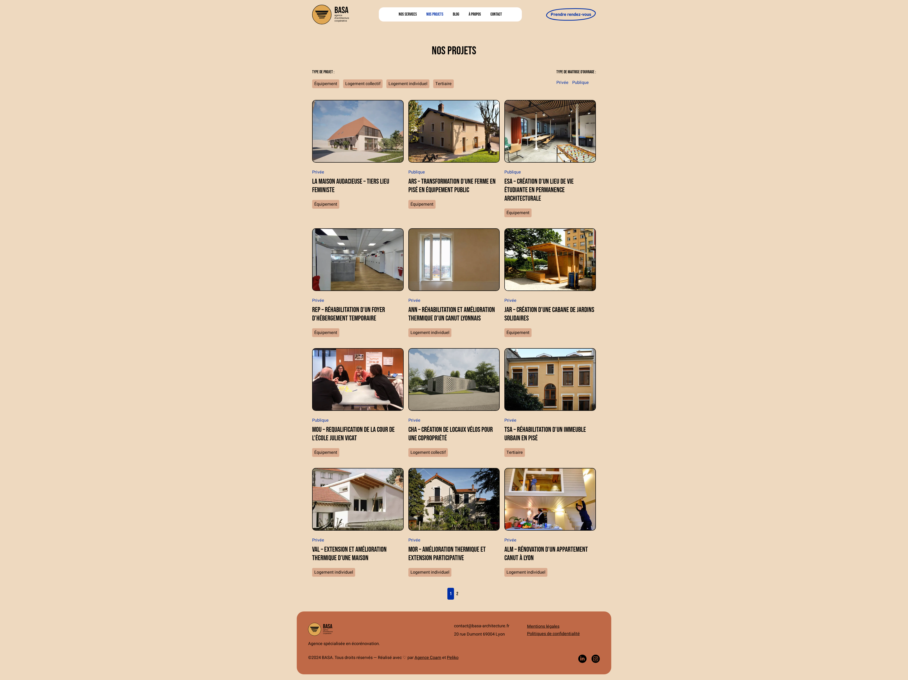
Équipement (325, 84)
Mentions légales (543, 626)
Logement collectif (362, 84)
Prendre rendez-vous (571, 14)
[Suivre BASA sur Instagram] (595, 658)
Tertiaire (443, 84)
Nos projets (434, 14)
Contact (496, 14)
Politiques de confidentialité (553, 634)
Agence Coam (428, 657)
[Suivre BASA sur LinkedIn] (582, 658)
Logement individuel (408, 84)
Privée (562, 82)
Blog (456, 14)
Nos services (408, 14)
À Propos (475, 14)
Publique (580, 82)
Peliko (452, 657)
